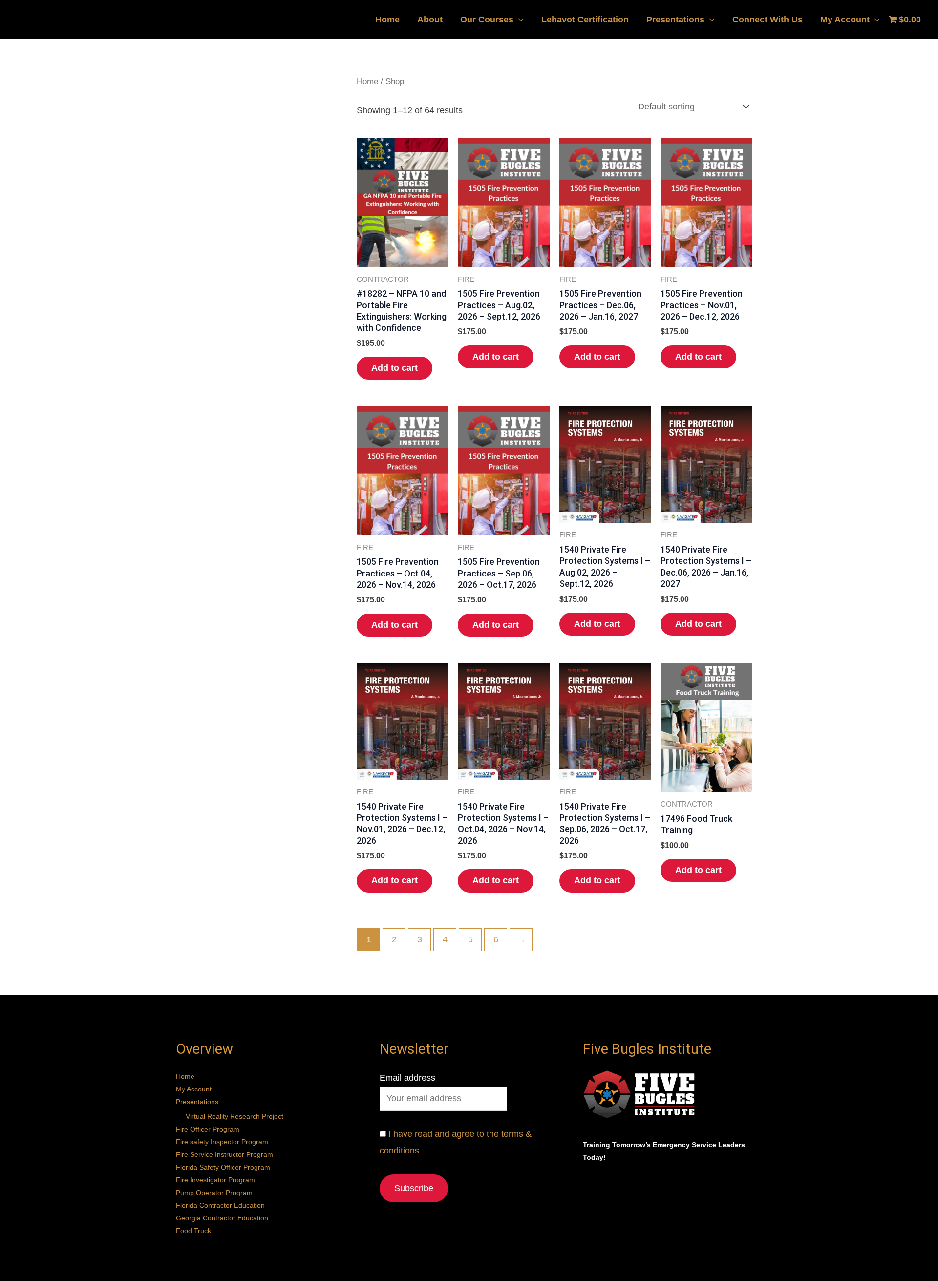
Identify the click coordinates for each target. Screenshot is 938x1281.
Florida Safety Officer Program (223, 1167)
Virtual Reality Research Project (234, 1116)
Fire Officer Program (207, 1129)
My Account (845, 19)
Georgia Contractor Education (222, 1218)
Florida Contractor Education (220, 1205)
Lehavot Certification (585, 19)
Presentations (675, 19)
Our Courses (486, 19)
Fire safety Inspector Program (222, 1142)
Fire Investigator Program (215, 1180)
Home (387, 19)
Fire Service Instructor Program (224, 1154)
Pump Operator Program (214, 1192)
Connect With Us (767, 19)
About (430, 19)
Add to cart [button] (394, 368)
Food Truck (193, 1231)
